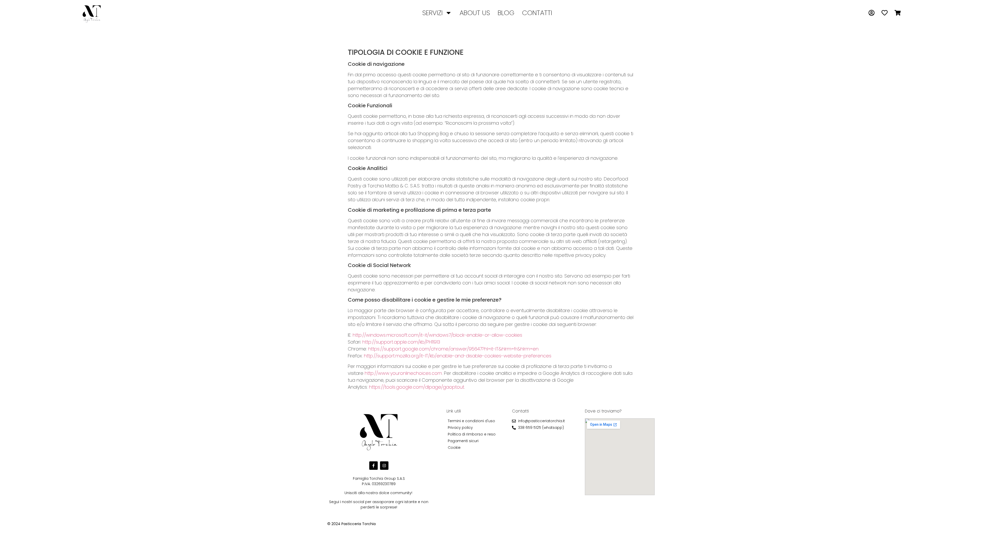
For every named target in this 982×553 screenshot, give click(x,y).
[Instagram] (384, 465)
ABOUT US (475, 12)
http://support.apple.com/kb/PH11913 (401, 342)
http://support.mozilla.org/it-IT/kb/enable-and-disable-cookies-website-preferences (457, 356)
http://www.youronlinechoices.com (403, 373)
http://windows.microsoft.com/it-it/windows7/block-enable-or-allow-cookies (437, 335)
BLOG (506, 12)
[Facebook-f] (373, 465)
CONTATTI (537, 12)
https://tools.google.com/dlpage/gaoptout (416, 387)
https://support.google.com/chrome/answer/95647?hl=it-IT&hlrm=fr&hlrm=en (453, 349)
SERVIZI (432, 12)
